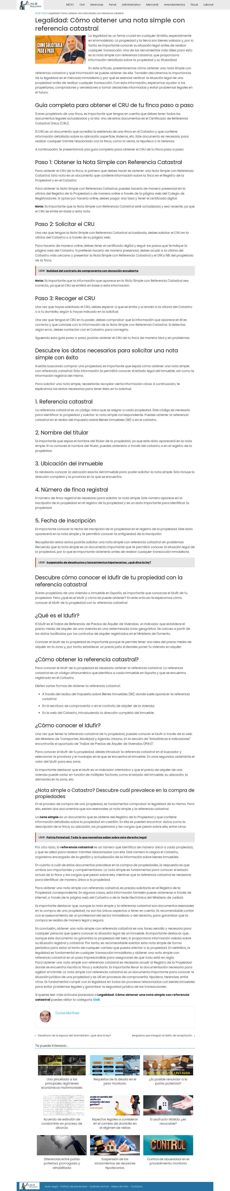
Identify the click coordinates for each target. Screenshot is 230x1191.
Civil (82, 5)
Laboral (208, 5)
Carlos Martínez (67, 1013)
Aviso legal (51, 1186)
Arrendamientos (174, 5)
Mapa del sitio (119, 1186)
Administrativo (131, 5)
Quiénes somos (99, 1186)
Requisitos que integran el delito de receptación (162, 1035)
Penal (112, 5)
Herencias (96, 5)
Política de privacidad (73, 1186)
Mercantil (152, 5)
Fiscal (194, 5)
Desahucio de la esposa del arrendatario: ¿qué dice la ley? (74, 1035)
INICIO (70, 5)
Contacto (136, 1186)
